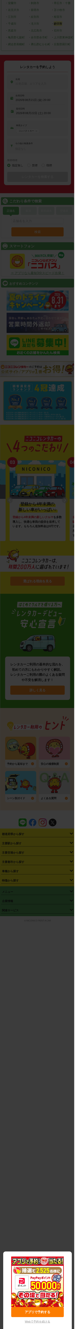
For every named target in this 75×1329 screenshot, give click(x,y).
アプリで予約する (37, 1312)
